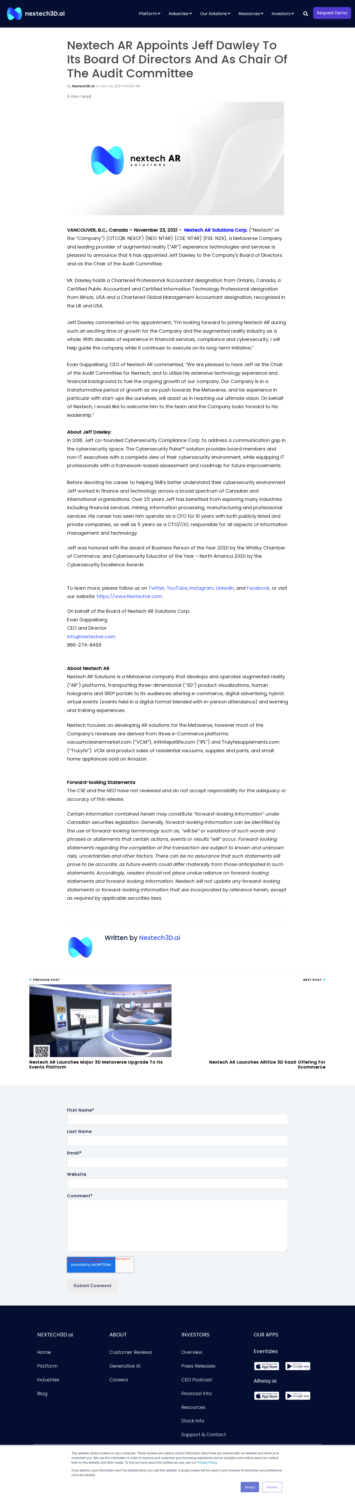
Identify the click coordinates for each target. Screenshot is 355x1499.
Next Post (313, 980)
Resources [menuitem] (249, 14)
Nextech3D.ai (83, 86)
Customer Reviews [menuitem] (130, 1352)
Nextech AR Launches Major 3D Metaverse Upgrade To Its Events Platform (96, 1064)
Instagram (201, 588)
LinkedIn (225, 588)
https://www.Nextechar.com (129, 596)
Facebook (258, 588)
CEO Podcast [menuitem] (196, 1379)
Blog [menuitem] (42, 1393)
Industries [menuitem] (178, 14)
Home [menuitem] (44, 1352)
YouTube (177, 588)
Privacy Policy (207, 1462)
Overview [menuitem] (191, 1352)
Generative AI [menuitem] (124, 1366)
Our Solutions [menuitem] (213, 14)
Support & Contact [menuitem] (203, 1434)
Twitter (156, 588)
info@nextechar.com (91, 636)
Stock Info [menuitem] (192, 1420)
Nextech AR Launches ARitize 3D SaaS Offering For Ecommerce (267, 1064)
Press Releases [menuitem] (198, 1366)
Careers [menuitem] (118, 1379)
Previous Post (46, 980)
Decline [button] (272, 1487)
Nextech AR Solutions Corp (215, 230)
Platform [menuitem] (148, 14)
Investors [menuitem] (281, 14)
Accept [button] (250, 1487)
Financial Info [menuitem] (196, 1393)
